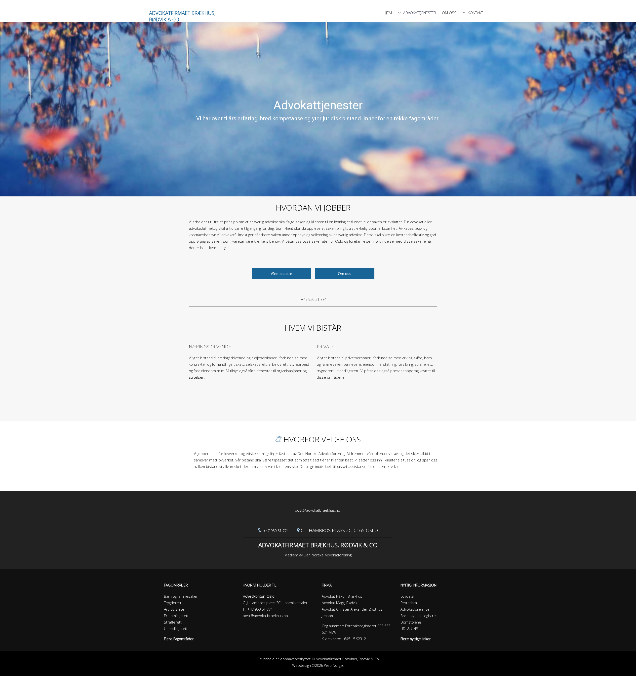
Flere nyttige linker (415, 638)
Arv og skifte (174, 609)
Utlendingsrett (176, 628)
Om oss (449, 12)
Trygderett (172, 602)
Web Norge (333, 665)
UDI (403, 628)
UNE (414, 628)
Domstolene (410, 622)
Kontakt (475, 12)
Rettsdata (408, 602)
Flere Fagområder (179, 638)
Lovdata (407, 596)
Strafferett (173, 622)
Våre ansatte (281, 273)
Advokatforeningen (416, 609)
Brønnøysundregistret (418, 615)
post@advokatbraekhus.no (317, 510)
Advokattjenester (419, 12)
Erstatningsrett (176, 615)
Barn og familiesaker (181, 596)
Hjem (388, 12)
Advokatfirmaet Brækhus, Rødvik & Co (182, 16)
